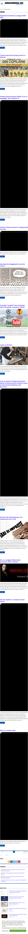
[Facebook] (11, 862)
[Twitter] (14, 862)
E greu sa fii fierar (6, 345)
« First (2, 851)
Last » (7, 855)
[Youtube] (19, 862)
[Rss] (9, 862)
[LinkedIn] (16, 862)
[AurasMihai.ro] (14, 3)
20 (25, 853)
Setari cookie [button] (5, 930)
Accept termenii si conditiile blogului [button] (17, 930)
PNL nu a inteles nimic (8, 730)
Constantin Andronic (5, 880)
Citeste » (2, 47)
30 (1, 855)
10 (22, 853)
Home (1, 9)
